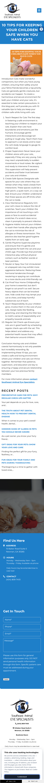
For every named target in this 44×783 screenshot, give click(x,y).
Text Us (34, 781)
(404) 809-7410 (13, 579)
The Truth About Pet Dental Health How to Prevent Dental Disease (19, 414)
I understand (22, 777)
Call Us (12, 781)
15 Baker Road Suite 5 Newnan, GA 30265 (16, 550)
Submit (6, 679)
